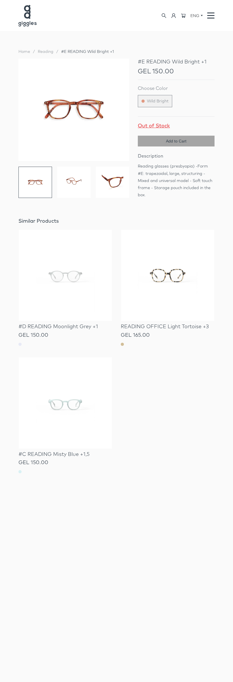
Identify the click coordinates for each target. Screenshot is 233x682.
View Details (65, 306)
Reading (45, 51)
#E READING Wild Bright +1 (87, 51)
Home (24, 51)
